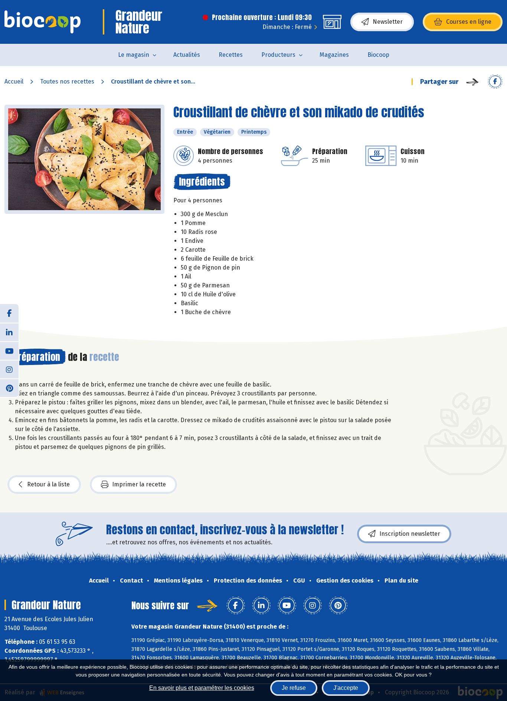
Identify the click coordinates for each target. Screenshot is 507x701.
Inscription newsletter (409, 533)
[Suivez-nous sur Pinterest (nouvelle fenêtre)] (9, 387)
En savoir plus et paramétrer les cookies (201, 688)
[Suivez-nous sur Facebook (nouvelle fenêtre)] (9, 313)
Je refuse (294, 688)
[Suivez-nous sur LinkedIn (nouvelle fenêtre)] (9, 332)
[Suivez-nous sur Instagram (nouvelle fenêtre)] (9, 369)
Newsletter (388, 21)
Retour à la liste (48, 484)
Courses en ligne (468, 21)
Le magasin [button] (133, 54)
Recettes (231, 54)
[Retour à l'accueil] (42, 21)
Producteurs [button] (278, 54)
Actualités (186, 54)
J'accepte (345, 688)
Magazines (334, 54)
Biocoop (378, 54)
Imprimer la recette (139, 484)
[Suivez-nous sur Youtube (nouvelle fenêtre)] (9, 350)
